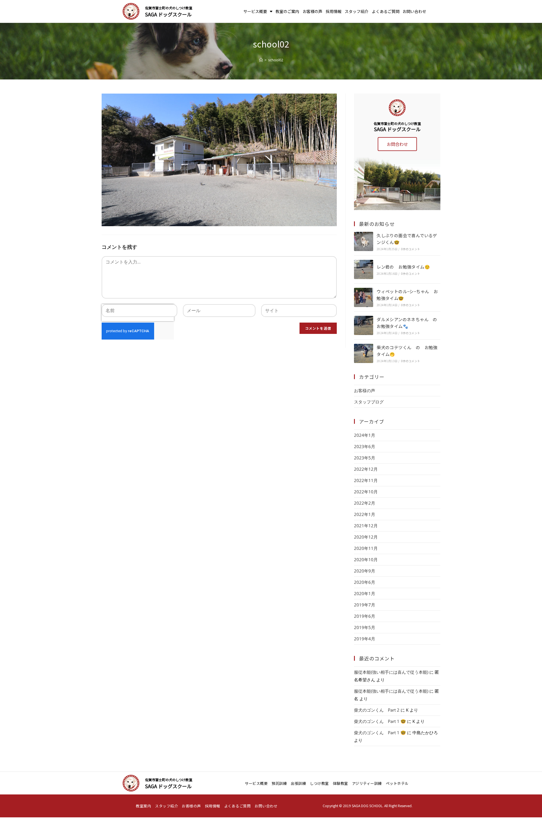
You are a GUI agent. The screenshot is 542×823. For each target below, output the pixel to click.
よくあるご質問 (385, 11)
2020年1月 (364, 593)
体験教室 (340, 783)
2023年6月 (364, 446)
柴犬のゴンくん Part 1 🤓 (380, 721)
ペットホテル (397, 783)
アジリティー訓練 (367, 783)
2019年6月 (364, 616)
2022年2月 (364, 503)
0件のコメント (410, 249)
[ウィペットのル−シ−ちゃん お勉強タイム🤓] (363, 297)
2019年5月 (364, 627)
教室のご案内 (287, 11)
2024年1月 (364, 435)
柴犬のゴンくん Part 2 (376, 710)
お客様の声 (312, 11)
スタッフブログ (369, 402)
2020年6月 (364, 582)
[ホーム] (261, 59)
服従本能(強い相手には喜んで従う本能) (391, 672)
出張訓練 (298, 783)
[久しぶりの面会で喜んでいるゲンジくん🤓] (363, 241)
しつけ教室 (319, 783)
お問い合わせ (414, 11)
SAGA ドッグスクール (168, 14)
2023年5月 (364, 458)
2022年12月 (366, 469)
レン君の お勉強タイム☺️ (403, 267)
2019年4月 (364, 638)
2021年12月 (366, 525)
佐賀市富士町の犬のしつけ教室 (168, 7)
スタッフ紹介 (356, 11)
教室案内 (143, 806)
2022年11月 (366, 480)
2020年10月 (366, 559)
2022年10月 (366, 491)
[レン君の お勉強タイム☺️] (363, 269)
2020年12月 (366, 537)
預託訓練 (279, 783)
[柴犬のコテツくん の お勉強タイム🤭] (363, 353)
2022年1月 (364, 514)
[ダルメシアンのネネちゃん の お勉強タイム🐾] (363, 325)
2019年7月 (364, 605)
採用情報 (334, 11)
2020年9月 (364, 571)
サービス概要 (255, 11)
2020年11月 (366, 548)
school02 (275, 59)
